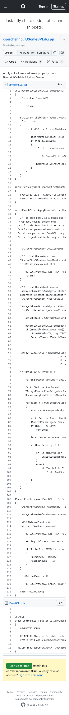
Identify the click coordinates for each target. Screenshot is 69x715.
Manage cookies (45, 695)
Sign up (58, 6)
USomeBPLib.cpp (39, 39)
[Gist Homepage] (23, 6)
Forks (57, 61)
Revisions (33, 61)
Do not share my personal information (34, 698)
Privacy (20, 692)
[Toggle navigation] (5, 6)
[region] (34, 343)
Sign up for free (19, 665)
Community (56, 692)
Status (43, 692)
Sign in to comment (31, 675)
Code (12, 61)
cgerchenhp (13, 39)
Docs (18, 695)
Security (32, 692)
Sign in (43, 6)
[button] (54, 52)
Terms (10, 692)
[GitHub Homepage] (23, 704)
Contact (28, 695)
